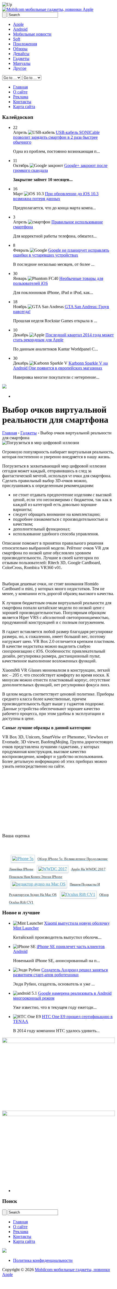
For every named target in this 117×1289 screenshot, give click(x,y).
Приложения (25, 44)
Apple (18, 24)
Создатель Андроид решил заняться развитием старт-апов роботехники (60, 972)
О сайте (20, 92)
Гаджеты (21, 58)
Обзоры (20, 48)
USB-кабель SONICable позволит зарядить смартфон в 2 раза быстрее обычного (56, 137)
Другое (19, 68)
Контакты (22, 101)
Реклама (20, 96)
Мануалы (21, 63)
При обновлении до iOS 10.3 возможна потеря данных (55, 196)
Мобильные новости (32, 34)
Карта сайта (24, 106)
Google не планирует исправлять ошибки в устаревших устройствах (61, 252)
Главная (20, 87)
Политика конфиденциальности (43, 1260)
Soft (16, 39)
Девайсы (21, 53)
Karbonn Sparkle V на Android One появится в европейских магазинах (60, 365)
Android (20, 29)
